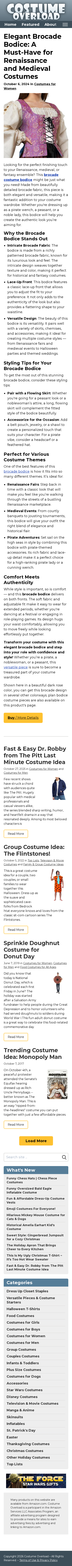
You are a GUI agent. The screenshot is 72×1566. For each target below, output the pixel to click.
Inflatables (16, 1424)
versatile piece (16, 667)
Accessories (17, 1383)
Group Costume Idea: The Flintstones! (34, 850)
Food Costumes (20, 1316)
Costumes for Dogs (24, 1376)
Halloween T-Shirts (23, 1309)
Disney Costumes (22, 1397)
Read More (16, 833)
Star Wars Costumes (24, 1390)
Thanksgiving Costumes (28, 1444)
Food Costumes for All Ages (38, 967)
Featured (30, 24)
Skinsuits (15, 1417)
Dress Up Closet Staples (27, 1291)
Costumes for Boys (23, 1329)
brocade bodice (17, 471)
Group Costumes (21, 1350)
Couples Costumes (23, 1356)
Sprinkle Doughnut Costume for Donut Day (31, 950)
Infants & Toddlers (23, 1363)
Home (10, 24)
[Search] (64, 1157)
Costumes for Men (16, 772)
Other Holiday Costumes (28, 1457)
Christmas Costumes (25, 1451)
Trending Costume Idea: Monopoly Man (33, 1053)
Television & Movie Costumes (32, 1404)
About (50, 24)
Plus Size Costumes (24, 1370)
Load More (36, 1141)
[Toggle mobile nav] (65, 24)
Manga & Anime (20, 1410)
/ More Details (23, 718)
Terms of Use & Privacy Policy (38, 1560)
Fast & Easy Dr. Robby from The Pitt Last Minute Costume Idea (35, 755)
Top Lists (33, 860)
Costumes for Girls (23, 1323)
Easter (12, 1437)
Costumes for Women (43, 769)
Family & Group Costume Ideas (43, 864)
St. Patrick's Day (21, 1430)
